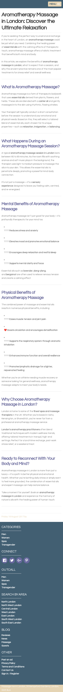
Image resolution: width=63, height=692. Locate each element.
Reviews (6, 635)
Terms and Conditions (13, 667)
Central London (10, 609)
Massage (6, 642)
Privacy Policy (8, 663)
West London (8, 612)
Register (14, 674)
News (4, 639)
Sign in (5, 674)
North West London (12, 605)
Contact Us (7, 670)
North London (9, 602)
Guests (5, 646)
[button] (54, 4)
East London (8, 616)
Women (6, 538)
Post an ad (7, 660)
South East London (11, 623)
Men (4, 534)
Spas (4, 541)
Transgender (8, 545)
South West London (12, 619)
